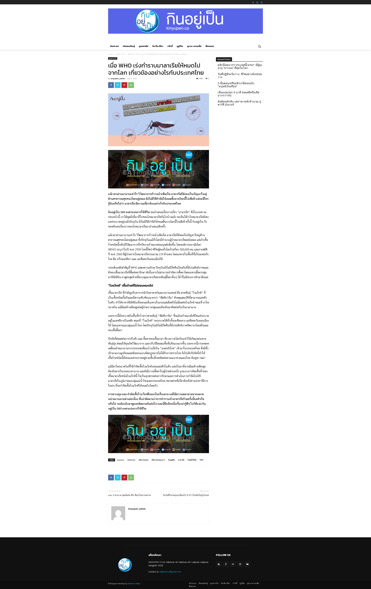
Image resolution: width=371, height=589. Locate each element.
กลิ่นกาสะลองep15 (158, 460)
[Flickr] (233, 564)
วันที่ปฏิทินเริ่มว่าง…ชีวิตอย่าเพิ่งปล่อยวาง (240, 76)
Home (110, 54)
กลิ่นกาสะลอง (143, 460)
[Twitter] (261, 2)
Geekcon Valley (134, 583)
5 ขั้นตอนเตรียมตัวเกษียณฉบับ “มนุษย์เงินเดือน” (236, 85)
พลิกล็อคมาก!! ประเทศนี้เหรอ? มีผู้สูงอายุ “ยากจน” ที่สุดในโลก (240, 66)
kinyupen (120, 460)
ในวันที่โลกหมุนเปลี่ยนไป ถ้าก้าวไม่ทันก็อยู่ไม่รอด (186, 495)
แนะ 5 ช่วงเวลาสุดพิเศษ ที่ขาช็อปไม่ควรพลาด (129, 495)
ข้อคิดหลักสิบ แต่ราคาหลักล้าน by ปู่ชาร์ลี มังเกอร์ (239, 103)
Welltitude (131, 460)
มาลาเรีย (181, 460)
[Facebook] (252, 2)
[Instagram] (257, 2)
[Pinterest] (124, 85)
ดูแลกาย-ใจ (120, 54)
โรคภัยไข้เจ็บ (192, 460)
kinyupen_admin (118, 78)
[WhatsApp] (131, 85)
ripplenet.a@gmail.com (170, 571)
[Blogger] (219, 564)
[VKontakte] (247, 564)
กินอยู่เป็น (171, 460)
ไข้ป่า (202, 460)
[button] (259, 46)
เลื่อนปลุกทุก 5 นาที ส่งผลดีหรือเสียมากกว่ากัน (238, 94)
